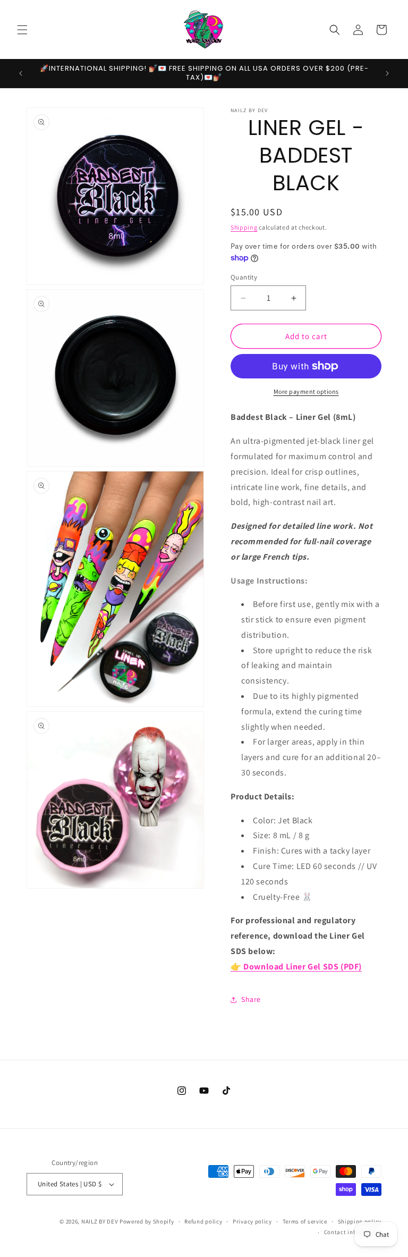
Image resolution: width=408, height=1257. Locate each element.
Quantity (244, 277)
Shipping (244, 227)
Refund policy (203, 1221)
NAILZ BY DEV (99, 1221)
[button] (22, 29)
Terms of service (305, 1221)
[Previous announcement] (20, 73)
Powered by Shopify (147, 1221)
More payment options (306, 391)
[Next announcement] (387, 73)
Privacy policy (252, 1221)
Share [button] (251, 999)
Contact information (352, 1232)
